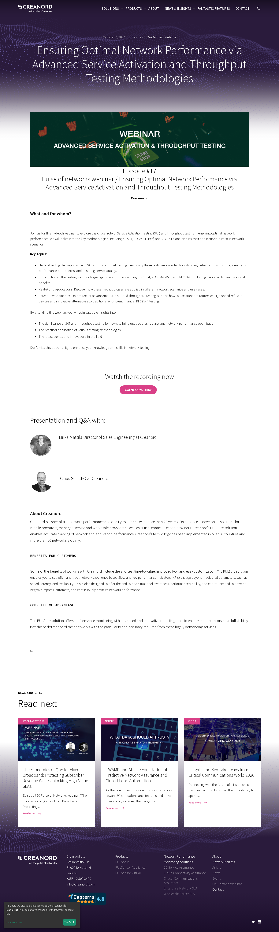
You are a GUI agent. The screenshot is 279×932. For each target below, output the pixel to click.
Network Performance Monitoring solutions (179, 859)
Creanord (35, 8)
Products (133, 8)
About (153, 8)
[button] (259, 8)
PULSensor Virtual (128, 873)
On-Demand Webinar (161, 37)
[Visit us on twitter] (253, 922)
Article (216, 867)
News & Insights (178, 8)
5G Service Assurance (179, 867)
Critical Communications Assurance (181, 880)
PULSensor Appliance (130, 867)
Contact (243, 8)
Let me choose (14, 922)
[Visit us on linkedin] (259, 922)
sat (32, 650)
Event (216, 878)
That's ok (69, 922)
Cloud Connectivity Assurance (185, 873)
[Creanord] (37, 858)
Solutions (110, 8)
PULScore (122, 862)
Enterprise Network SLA (180, 888)
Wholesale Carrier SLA (179, 894)
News (216, 873)
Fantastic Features (214, 8)
